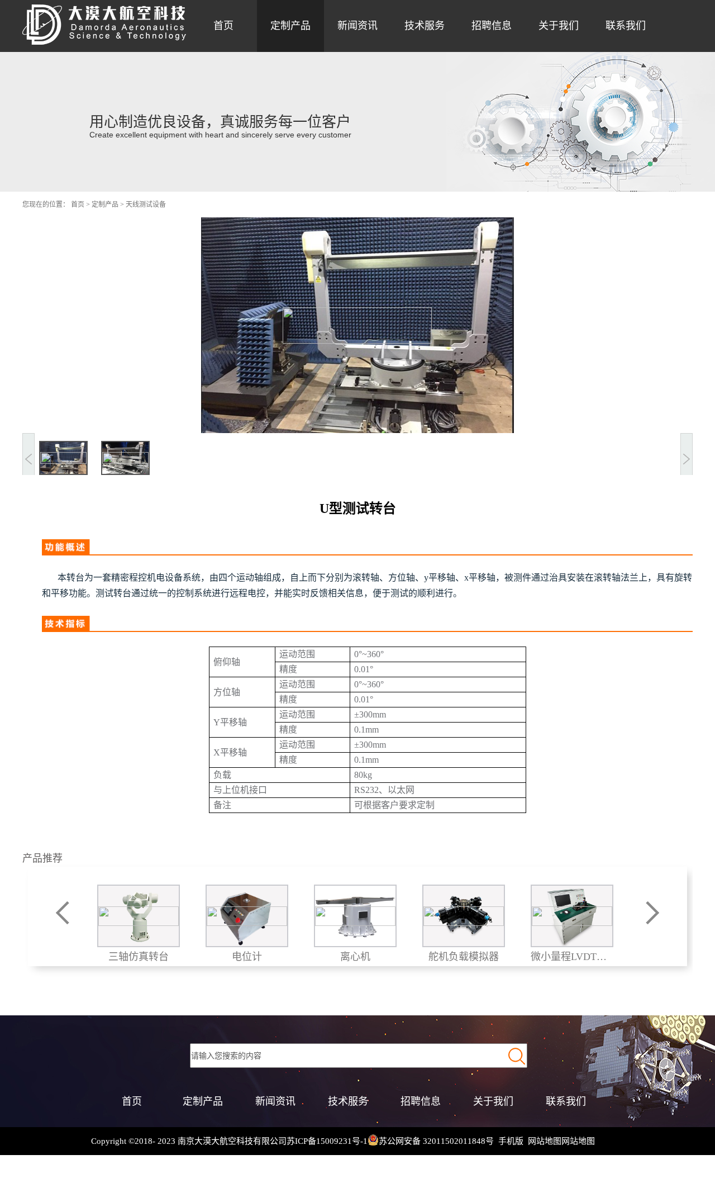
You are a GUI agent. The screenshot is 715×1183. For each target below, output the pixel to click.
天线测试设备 (146, 204)
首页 (223, 25)
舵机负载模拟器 (463, 956)
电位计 (246, 956)
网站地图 (542, 1141)
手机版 (508, 1141)
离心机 (355, 956)
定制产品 (105, 204)
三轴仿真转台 (138, 956)
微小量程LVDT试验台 (571, 956)
